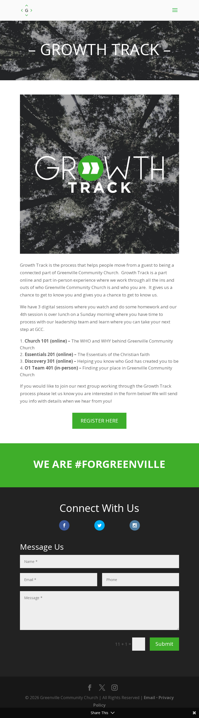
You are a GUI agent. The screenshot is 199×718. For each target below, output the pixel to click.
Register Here (99, 420)
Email (149, 697)
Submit (164, 643)
